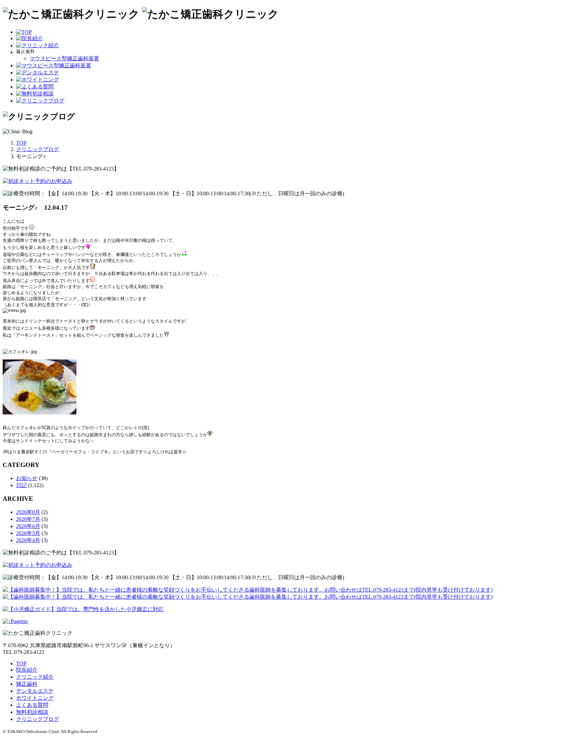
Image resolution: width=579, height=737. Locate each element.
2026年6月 (28, 526)
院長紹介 (27, 670)
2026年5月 (28, 533)
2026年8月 (28, 512)
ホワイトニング (35, 698)
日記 (21, 485)
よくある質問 (32, 705)
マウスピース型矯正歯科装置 (64, 58)
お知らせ (27, 478)
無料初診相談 (32, 712)
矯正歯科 (27, 684)
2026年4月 (28, 540)
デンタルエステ (35, 691)
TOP (21, 663)
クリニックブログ (37, 719)
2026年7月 (28, 519)
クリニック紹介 (35, 677)
